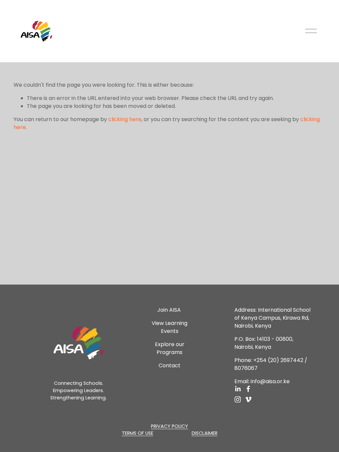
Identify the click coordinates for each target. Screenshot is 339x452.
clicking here (124, 119)
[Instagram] (237, 399)
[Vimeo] (248, 399)
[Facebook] (248, 388)
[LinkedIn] (237, 388)
